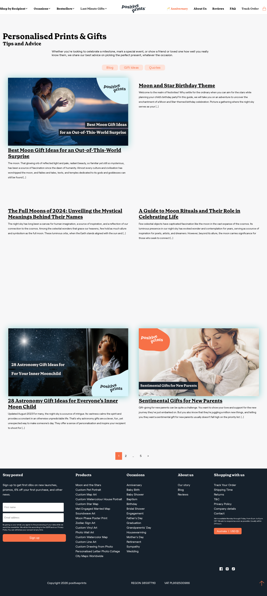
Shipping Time (223, 489)
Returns (219, 494)
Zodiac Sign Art (85, 522)
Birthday (132, 503)
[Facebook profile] (222, 569)
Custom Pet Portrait (88, 489)
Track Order (250, 9)
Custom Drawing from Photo (94, 546)
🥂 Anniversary (177, 9)
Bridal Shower (136, 508)
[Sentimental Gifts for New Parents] (199, 395)
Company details (225, 508)
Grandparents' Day (139, 527)
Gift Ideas (131, 67)
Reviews (218, 9)
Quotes (154, 67)
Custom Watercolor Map (92, 537)
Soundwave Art (85, 513)
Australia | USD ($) (228, 531)
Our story (184, 485)
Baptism (132, 499)
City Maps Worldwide (89, 556)
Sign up (34, 537)
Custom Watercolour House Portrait (99, 499)
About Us (200, 9)
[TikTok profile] (235, 569)
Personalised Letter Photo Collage (98, 551)
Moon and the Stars (88, 485)
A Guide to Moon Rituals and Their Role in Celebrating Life (189, 213)
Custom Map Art (86, 494)
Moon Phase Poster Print (91, 518)
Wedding (133, 551)
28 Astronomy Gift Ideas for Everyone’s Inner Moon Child (63, 403)
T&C (216, 499)
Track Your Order (225, 485)
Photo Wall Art (85, 532)
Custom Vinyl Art (86, 527)
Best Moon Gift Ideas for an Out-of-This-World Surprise (64, 153)
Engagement (135, 513)
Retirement (134, 541)
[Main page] (134, 8)
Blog (109, 67)
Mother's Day (135, 537)
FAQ (233, 9)
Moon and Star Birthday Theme (177, 85)
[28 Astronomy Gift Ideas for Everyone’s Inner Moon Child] (68, 395)
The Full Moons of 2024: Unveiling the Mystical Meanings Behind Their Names (65, 213)
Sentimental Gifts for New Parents (180, 400)
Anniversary (134, 485)
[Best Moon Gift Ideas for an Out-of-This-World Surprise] (68, 144)
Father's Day (135, 518)
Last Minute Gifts (92, 9)
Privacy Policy (223, 503)
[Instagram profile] (229, 569)
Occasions (41, 9)
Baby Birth (133, 489)
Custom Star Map (87, 503)
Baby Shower (135, 494)
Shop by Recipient (12, 9)
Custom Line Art (86, 541)
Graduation (134, 522)
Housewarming (136, 532)
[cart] (264, 8)
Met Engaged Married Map (93, 508)
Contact (219, 513)
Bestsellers (64, 9)
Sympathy (133, 546)
